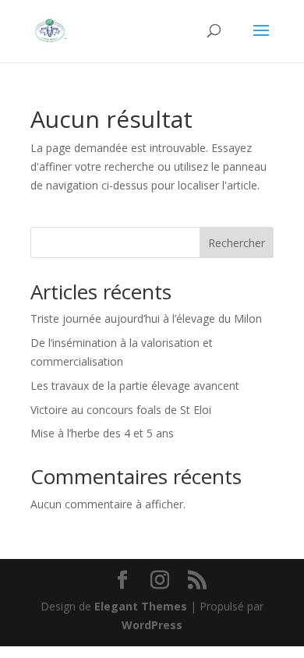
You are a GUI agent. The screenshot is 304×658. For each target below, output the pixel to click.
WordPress (152, 624)
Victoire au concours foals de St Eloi (120, 409)
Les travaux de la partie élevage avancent (134, 385)
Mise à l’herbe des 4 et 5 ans (102, 433)
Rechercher (236, 242)
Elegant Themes (140, 606)
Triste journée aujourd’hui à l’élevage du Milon (146, 318)
